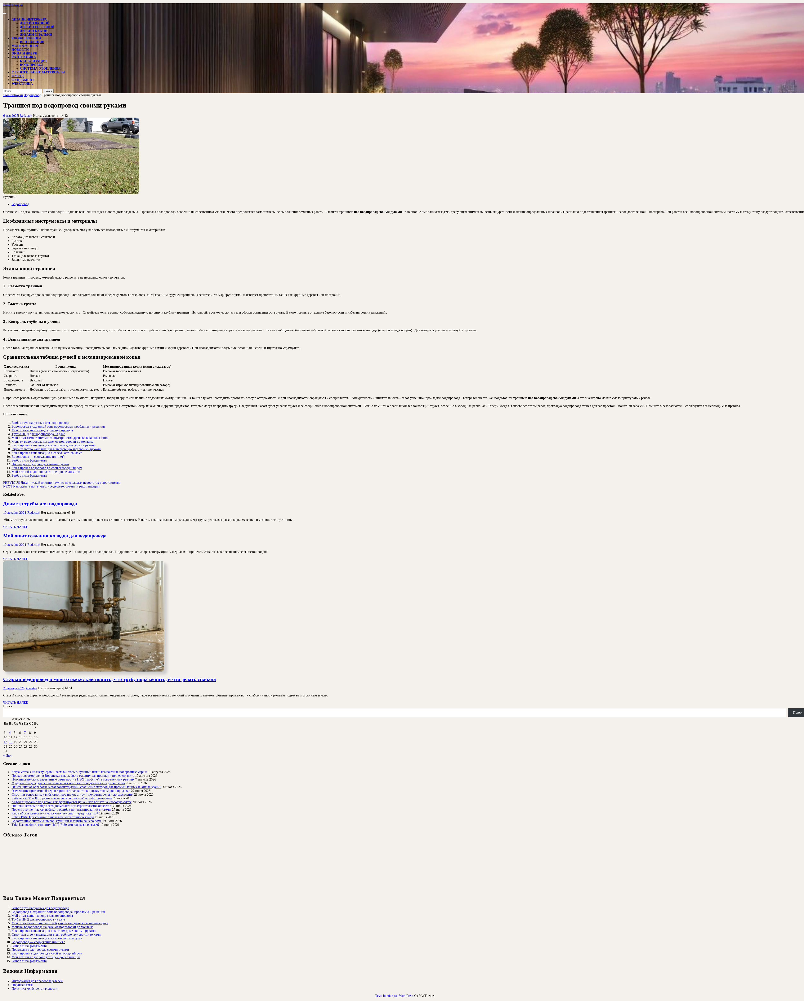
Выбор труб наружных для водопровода (40, 422)
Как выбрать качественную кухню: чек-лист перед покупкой (55, 813)
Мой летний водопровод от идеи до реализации (46, 471)
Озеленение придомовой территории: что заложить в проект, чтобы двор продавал (71, 790)
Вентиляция (32, 42)
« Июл (7, 755)
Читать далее (15, 527)
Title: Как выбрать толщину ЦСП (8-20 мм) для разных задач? (55, 824)
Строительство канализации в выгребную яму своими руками (56, 449)
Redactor (26, 115)
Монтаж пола (25, 46)
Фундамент (23, 80)
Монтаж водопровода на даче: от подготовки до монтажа (52, 441)
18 (10, 742)
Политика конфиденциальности (34, 988)
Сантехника (24, 57)
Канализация (33, 61)
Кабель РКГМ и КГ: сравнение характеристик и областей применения (62, 798)
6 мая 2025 (10, 115)
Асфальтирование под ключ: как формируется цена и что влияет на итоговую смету (71, 802)
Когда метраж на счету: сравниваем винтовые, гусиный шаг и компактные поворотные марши (79, 772)
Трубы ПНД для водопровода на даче (38, 434)
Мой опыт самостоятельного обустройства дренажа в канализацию (60, 438)
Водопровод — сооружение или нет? (38, 456)
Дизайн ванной (34, 23)
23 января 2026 (13, 688)
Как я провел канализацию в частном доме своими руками (54, 445)
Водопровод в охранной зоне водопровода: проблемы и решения (58, 426)
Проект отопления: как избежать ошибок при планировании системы (61, 809)
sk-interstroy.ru (13, 5)
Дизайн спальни (36, 34)
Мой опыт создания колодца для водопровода (55, 535)
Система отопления (40, 68)
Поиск (7, 706)
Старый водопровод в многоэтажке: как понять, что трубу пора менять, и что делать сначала (109, 679)
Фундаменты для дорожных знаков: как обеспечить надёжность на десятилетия (68, 783)
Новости (20, 49)
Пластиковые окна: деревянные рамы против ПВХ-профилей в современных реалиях (73, 779)
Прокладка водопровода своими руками (40, 464)
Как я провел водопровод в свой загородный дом (47, 468)
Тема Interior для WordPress (394, 995)
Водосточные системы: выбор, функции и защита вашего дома (57, 821)
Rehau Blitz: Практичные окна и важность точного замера (53, 817)
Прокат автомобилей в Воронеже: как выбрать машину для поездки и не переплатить (73, 775)
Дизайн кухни (33, 30)
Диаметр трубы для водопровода (40, 503)
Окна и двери (24, 53)
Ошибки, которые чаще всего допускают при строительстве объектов (61, 806)
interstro (31, 688)
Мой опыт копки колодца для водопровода (42, 430)
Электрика (22, 83)
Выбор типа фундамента (29, 460)
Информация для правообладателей (37, 981)
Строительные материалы (38, 72)
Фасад (18, 76)
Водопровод (31, 64)
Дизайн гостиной (37, 27)
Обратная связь (22, 985)
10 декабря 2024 (14, 512)
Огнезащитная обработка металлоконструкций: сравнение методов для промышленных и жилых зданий (86, 787)
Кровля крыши (26, 38)
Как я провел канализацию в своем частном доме (47, 453)
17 (5, 742)
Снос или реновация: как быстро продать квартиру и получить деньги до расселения (72, 794)
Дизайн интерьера (29, 19)
